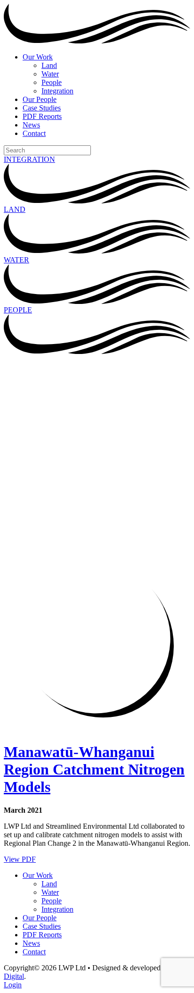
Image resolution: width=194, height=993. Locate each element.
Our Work (38, 57)
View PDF (20, 859)
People (51, 82)
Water (50, 74)
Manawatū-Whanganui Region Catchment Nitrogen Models (94, 769)
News (31, 125)
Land (49, 65)
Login (13, 985)
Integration (57, 91)
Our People (40, 99)
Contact (34, 133)
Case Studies (42, 108)
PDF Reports (42, 116)
